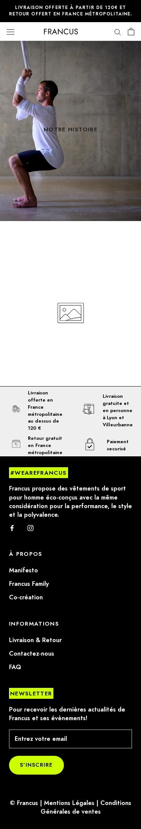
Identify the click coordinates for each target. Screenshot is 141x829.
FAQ (15, 667)
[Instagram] (30, 528)
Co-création (26, 597)
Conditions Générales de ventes (86, 807)
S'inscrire (36, 765)
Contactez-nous (31, 654)
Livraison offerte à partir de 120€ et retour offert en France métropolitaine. (70, 11)
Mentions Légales (69, 803)
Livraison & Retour (35, 640)
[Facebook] (12, 528)
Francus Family (29, 584)
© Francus (24, 803)
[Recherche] (117, 31)
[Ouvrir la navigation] (10, 32)
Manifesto (23, 570)
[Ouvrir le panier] (131, 31)
